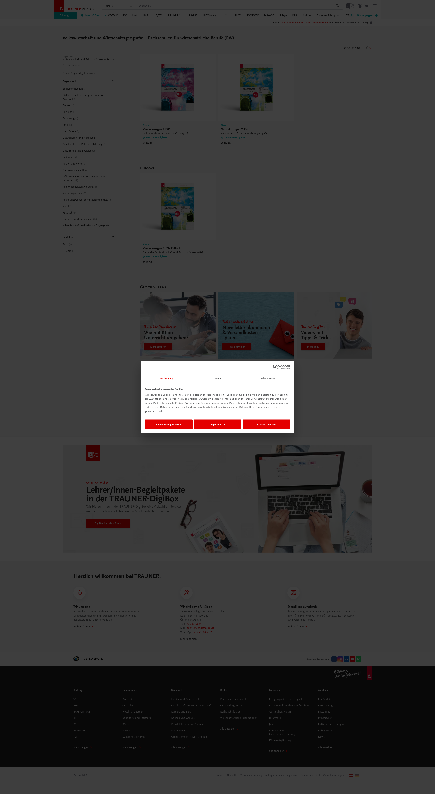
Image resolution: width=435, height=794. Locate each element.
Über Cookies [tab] (268, 378)
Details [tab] (217, 378)
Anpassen (215, 424)
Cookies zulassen (266, 424)
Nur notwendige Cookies (168, 424)
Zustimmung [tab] (166, 378)
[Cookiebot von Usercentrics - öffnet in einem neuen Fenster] (275, 367)
